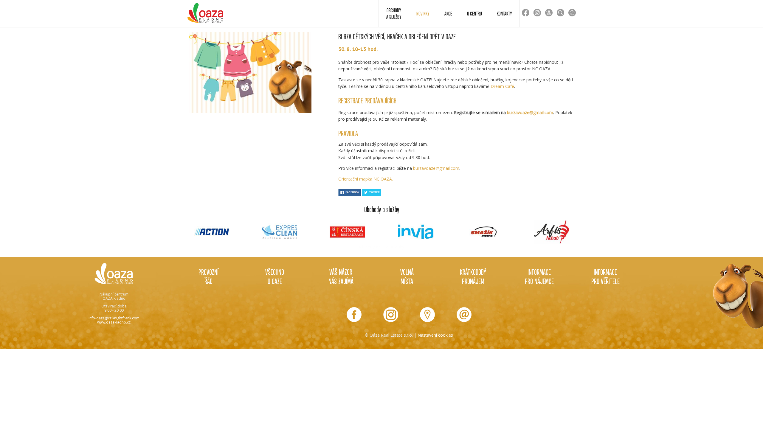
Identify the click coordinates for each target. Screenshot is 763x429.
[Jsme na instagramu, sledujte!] (390, 314)
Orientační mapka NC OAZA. (365, 179)
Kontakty (504, 13)
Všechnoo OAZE (274, 276)
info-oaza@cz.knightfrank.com (114, 318)
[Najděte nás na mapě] (427, 314)
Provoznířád (208, 276)
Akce (448, 13)
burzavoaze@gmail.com (530, 112)
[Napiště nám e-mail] (464, 314)
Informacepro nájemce (539, 276)
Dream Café (502, 86)
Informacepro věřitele (605, 276)
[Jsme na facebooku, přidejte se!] (354, 314)
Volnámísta (407, 276)
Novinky (422, 13)
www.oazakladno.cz (114, 322)
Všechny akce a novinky (381, 247)
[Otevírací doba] (572, 12)
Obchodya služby (393, 13)
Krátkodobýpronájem (473, 276)
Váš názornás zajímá (340, 276)
